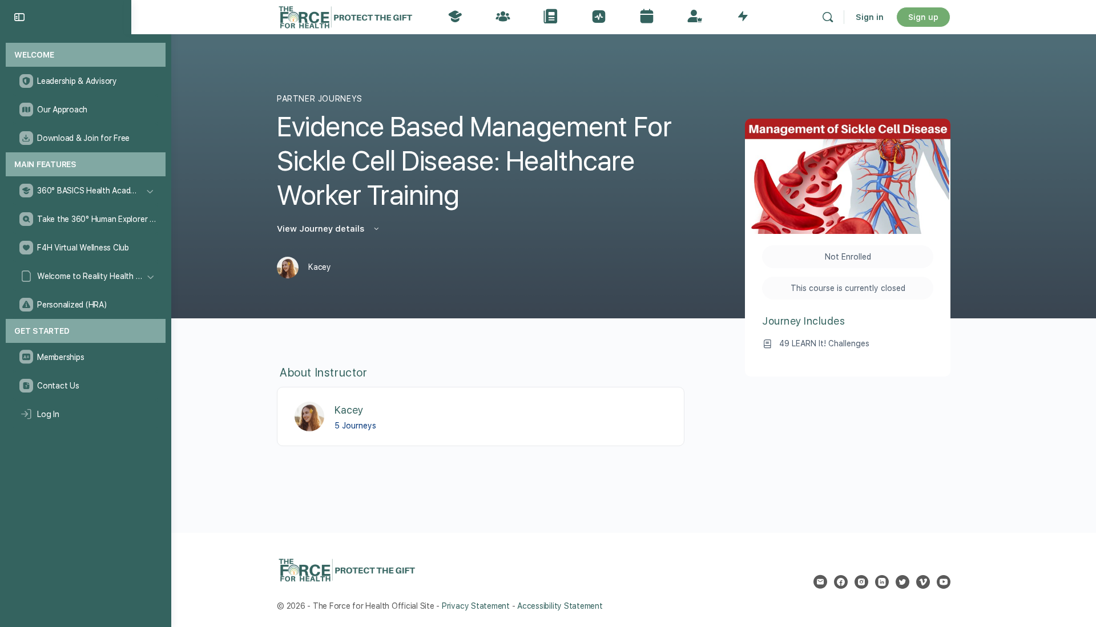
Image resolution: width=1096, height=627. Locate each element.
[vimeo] (923, 582)
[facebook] (841, 582)
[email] (820, 582)
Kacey (349, 410)
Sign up (923, 17)
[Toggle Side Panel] (19, 17)
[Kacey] (309, 415)
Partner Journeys (319, 98)
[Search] (827, 17)
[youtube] (943, 582)
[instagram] (861, 582)
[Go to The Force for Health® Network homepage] (345, 15)
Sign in (870, 17)
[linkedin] (882, 582)
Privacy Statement (476, 605)
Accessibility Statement (559, 605)
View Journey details (321, 229)
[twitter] (902, 582)
